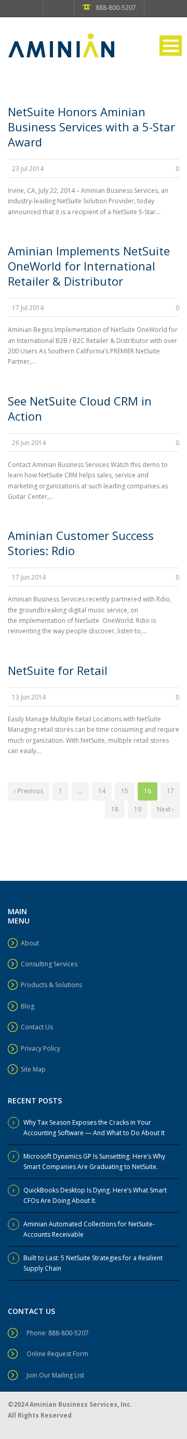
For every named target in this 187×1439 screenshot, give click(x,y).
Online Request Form (57, 1353)
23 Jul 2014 (28, 168)
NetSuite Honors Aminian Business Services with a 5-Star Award (91, 127)
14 (101, 790)
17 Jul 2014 (28, 307)
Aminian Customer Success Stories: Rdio (81, 542)
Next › (165, 809)
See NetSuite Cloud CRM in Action (80, 408)
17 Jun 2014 (29, 577)
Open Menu (170, 45)
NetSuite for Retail (58, 670)
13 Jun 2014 (29, 697)
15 (124, 790)
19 (137, 809)
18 (114, 809)
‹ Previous (28, 790)
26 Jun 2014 (29, 442)
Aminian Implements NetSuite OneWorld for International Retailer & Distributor (89, 266)
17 (170, 790)
